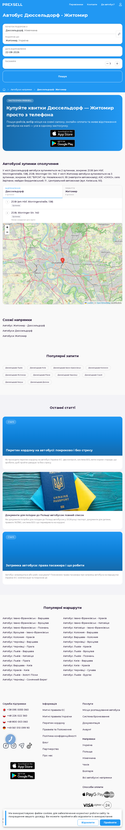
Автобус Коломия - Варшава (80, 632)
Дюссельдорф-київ (38, 368)
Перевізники (76, 4)
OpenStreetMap (104, 302)
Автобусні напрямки (21, 89)
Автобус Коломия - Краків (19, 637)
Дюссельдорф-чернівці (67, 375)
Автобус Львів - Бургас (77, 674)
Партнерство (50, 749)
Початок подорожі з (16, 27)
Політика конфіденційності (59, 736)
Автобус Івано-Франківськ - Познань (26, 627)
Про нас (47, 755)
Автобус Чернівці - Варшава (20, 641)
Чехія (86, 764)
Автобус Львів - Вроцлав (78, 651)
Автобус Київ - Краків (76, 665)
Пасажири (10, 61)
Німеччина (89, 758)
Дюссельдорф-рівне (41, 375)
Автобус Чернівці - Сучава (79, 670)
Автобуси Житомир (15, 336)
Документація (91, 723)
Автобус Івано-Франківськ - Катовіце (86, 623)
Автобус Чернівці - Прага (18, 646)
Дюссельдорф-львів (13, 368)
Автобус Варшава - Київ (17, 665)
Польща (87, 751)
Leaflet (90, 302)
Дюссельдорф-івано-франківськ (67, 368)
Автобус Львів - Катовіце (18, 656)
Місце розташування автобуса (101, 710)
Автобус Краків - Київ (16, 670)
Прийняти (110, 822)
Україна (87, 745)
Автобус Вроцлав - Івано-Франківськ (26, 632)
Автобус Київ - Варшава (78, 660)
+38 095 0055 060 (18, 709)
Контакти (92, 4)
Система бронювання (96, 716)
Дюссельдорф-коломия (98, 368)
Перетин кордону (53, 723)
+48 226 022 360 (17, 715)
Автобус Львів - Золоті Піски (20, 674)
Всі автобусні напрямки (97, 777)
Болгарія (88, 771)
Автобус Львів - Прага (16, 660)
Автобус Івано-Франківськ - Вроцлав (26, 623)
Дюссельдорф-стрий (93, 375)
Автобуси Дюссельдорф (17, 330)
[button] (62, 261)
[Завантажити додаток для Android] (62, 143)
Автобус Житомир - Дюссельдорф (24, 325)
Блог (45, 742)
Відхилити (88, 822)
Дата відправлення (15, 49)
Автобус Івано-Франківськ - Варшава (26, 618)
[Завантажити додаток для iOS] (62, 133)
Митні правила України (57, 716)
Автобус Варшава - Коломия (80, 637)
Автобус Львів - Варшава (18, 651)
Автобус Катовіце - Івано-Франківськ (86, 627)
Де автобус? (108, 4)
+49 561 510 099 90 (18, 727)
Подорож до (12, 37)
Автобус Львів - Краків (77, 646)
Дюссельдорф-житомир (15, 375)
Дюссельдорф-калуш (14, 382)
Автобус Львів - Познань (78, 656)
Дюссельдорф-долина (39, 382)
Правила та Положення (56, 729)
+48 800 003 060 (17, 721)
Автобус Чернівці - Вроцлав (80, 641)
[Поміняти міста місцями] (119, 34)
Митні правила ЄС (53, 710)
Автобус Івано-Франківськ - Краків (85, 618)
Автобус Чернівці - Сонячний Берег (25, 679)
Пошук (62, 76)
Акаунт (87, 729)
